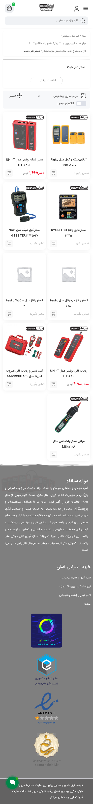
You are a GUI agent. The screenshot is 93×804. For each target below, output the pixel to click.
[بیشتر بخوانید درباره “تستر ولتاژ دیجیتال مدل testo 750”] (53, 314)
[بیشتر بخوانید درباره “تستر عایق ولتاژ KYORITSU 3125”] (53, 243)
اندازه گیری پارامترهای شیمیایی (75, 595)
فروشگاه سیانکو (70, 36)
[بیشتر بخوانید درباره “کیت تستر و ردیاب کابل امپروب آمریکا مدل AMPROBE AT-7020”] (9, 384)
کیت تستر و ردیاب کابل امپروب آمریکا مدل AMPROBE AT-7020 (24, 376)
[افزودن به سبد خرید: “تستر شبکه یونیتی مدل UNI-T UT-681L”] (9, 173)
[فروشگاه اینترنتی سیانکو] (46, 8)
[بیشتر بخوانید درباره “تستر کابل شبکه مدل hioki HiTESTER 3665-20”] (9, 243)
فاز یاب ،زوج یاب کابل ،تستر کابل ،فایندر (64, 51)
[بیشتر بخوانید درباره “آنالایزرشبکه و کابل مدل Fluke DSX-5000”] (53, 173)
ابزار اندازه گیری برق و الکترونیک (75, 587)
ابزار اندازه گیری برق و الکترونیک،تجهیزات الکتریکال (58, 43)
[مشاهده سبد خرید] (9, 8)
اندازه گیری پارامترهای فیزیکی (76, 578)
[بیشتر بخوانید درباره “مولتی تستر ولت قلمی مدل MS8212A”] (53, 454)
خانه (84, 36)
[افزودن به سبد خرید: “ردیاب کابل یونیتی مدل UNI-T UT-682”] (53, 384)
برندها (87, 604)
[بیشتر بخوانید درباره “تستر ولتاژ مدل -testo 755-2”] (9, 314)
